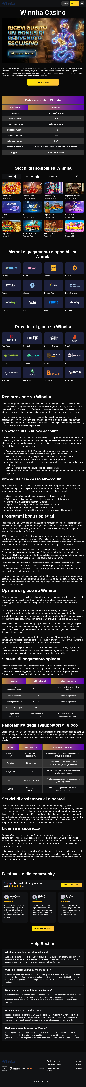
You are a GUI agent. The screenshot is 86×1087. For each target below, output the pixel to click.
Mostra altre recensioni (43, 928)
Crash (51, 176)
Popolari (9, 176)
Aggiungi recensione (71, 884)
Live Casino (31, 176)
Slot (72, 176)
